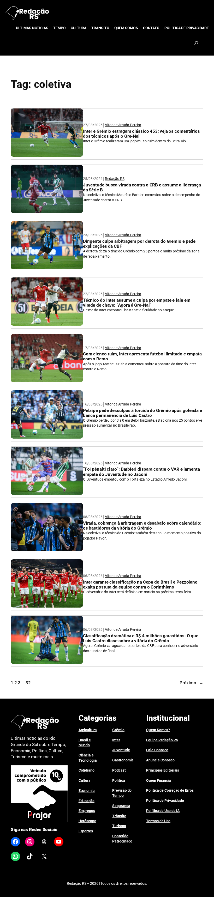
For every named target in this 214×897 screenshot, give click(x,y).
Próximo (191, 682)
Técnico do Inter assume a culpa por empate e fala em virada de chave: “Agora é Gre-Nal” (137, 303)
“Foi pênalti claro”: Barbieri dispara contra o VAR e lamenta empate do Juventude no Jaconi (141, 472)
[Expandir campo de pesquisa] (196, 43)
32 (28, 682)
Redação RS (114, 179)
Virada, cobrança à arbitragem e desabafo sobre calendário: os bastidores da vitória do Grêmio (142, 526)
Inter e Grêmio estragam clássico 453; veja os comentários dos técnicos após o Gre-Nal (141, 134)
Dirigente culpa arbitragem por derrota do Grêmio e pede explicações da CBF (139, 244)
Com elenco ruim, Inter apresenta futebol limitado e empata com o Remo (142, 356)
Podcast (119, 770)
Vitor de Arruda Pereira (123, 125)
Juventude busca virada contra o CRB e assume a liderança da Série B (142, 187)
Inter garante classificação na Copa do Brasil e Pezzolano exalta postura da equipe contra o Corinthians (140, 585)
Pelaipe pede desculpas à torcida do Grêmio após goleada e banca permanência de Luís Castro (142, 413)
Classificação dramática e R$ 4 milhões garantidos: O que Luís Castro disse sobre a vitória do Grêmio (140, 638)
